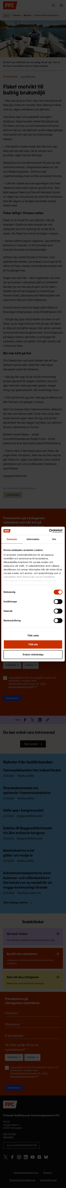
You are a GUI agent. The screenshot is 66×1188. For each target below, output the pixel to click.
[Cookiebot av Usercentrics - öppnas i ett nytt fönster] (49, 531)
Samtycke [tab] (12, 539)
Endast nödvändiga (33, 654)
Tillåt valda (33, 635)
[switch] (58, 601)
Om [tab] (54, 539)
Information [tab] (33, 539)
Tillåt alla (33, 644)
